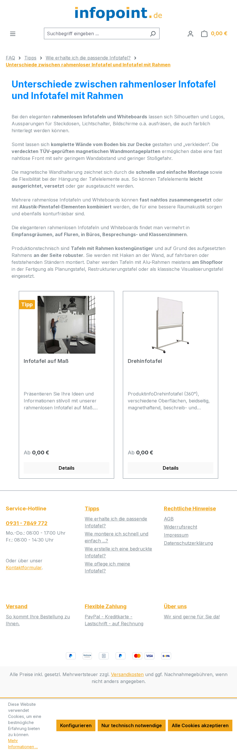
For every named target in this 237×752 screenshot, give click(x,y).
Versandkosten (127, 674)
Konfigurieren (76, 725)
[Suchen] (153, 33)
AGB (169, 519)
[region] (118, 385)
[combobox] (95, 33)
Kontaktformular (24, 567)
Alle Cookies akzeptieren (200, 725)
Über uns (175, 606)
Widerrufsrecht (180, 527)
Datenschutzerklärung (188, 543)
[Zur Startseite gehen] (118, 14)
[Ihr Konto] (190, 33)
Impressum (176, 535)
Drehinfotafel (145, 361)
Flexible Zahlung (106, 606)
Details (67, 468)
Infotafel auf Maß (46, 361)
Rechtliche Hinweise (190, 508)
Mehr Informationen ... (23, 743)
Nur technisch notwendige (131, 725)
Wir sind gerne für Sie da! (192, 616)
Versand (16, 606)
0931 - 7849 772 (26, 523)
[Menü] (13, 33)
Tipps (92, 508)
